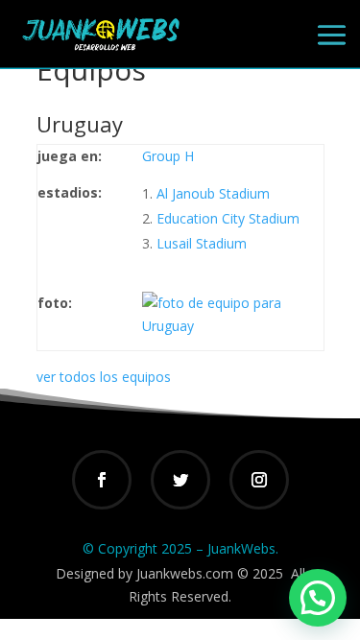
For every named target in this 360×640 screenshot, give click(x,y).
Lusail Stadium (201, 243)
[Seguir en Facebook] (102, 480)
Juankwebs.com (184, 573)
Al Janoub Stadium (213, 193)
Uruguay (79, 123)
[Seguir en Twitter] (180, 480)
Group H (168, 156)
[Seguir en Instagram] (259, 480)
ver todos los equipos (103, 376)
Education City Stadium (228, 218)
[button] (318, 598)
